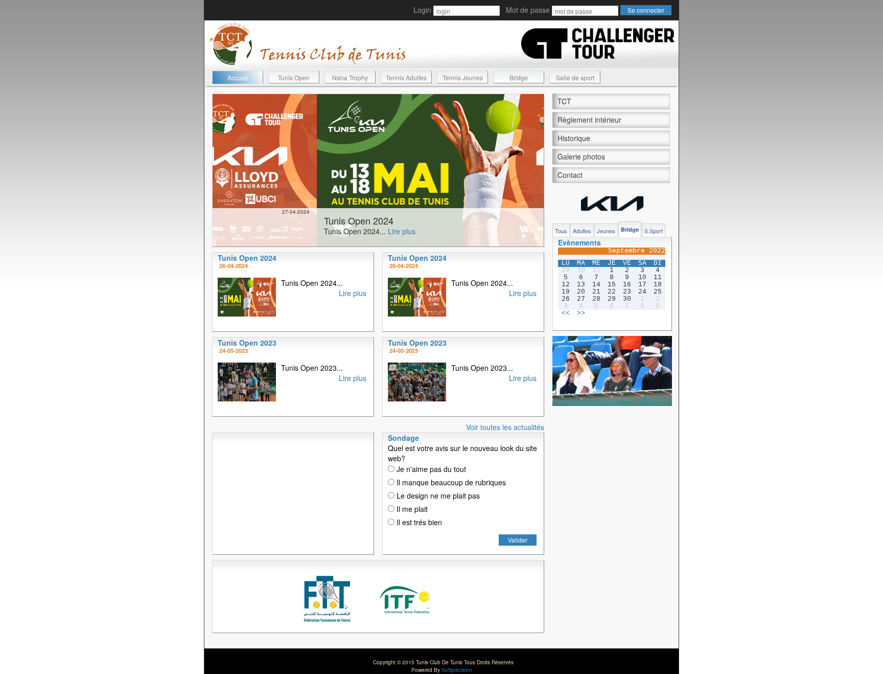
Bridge (518, 77)
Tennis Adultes (406, 77)
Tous (561, 231)
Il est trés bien (418, 522)
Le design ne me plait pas (437, 495)
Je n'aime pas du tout (430, 469)
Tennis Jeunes (463, 77)
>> (581, 313)
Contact (570, 175)
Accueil (237, 77)
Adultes (582, 231)
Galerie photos (581, 156)
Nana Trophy (350, 77)
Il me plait (411, 509)
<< (566, 313)
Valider (517, 539)
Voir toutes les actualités (505, 427)
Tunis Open (294, 77)
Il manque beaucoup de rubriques (450, 482)
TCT (564, 101)
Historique (573, 138)
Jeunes (606, 231)
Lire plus (296, 231)
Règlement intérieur (589, 120)
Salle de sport (575, 77)
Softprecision (457, 669)
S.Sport (653, 231)
